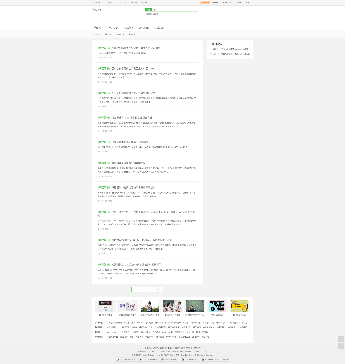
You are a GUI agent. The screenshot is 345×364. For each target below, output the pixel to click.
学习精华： (99, 337)
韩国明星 (139, 337)
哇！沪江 (109, 34)
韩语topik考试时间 (145, 322)
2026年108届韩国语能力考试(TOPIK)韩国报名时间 (234, 54)
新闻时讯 (97, 34)
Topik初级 (159, 337)
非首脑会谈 (179, 332)
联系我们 (180, 348)
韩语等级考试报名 (129, 327)
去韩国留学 (221, 327)
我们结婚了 (124, 332)
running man (112, 332)
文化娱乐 (144, 27)
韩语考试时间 (221, 322)
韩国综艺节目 (112, 337)
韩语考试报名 (129, 322)
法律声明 (172, 348)
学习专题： (99, 322)
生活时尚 (132, 34)
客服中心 (156, 348)
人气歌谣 (156, 332)
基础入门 (98, 27)
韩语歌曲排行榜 (145, 327)
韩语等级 (159, 322)
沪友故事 (188, 348)
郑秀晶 (205, 332)
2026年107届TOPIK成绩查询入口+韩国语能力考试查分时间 (238, 49)
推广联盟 (197, 348)
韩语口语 (120, 34)
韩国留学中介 (208, 327)
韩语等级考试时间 (114, 322)
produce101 (167, 332)
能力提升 (113, 27)
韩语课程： (99, 327)
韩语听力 (196, 337)
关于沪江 (148, 348)
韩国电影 (124, 337)
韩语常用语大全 (113, 327)
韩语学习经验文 (248, 322)
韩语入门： (99, 332)
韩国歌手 (149, 337)
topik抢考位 (235, 322)
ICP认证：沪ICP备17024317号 (167, 355)
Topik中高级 (171, 337)
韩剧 (132, 337)
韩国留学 (231, 327)
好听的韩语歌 (160, 327)
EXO (198, 332)
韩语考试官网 (208, 322)
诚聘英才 (164, 348)
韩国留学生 (186, 327)
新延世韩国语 (184, 337)
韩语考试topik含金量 (192, 322)
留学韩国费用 (173, 327)
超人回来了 (145, 332)
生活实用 (159, 27)
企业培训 (144, 3)
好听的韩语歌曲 (244, 327)
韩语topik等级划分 (173, 322)
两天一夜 (190, 332)
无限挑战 (135, 332)
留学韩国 (197, 327)
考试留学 (129, 27)
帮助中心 (133, 3)
